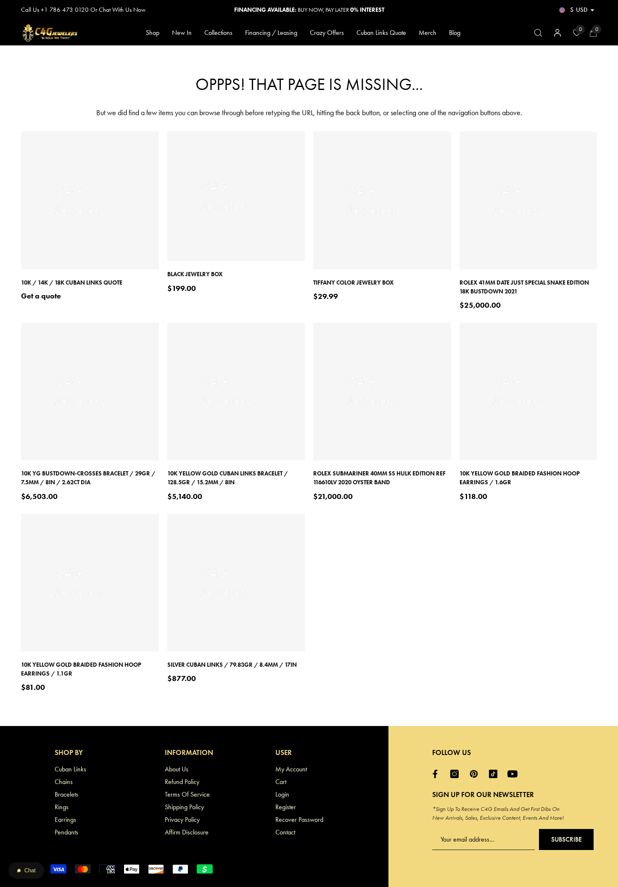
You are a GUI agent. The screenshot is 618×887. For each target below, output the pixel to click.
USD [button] (579, 9)
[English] (562, 9)
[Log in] (557, 33)
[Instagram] (456, 774)
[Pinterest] (476, 774)
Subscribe (566, 839)
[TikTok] (495, 774)
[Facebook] (437, 774)
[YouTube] (514, 774)
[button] (592, 10)
